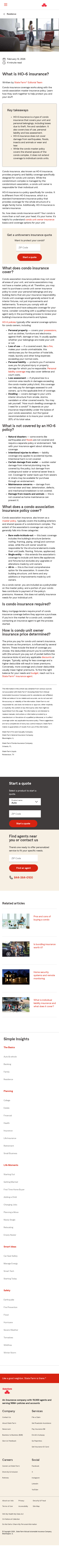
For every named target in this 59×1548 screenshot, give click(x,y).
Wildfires (8, 1345)
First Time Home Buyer (14, 1190)
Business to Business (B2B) (12, 1435)
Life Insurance (10, 1138)
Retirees (5, 1478)
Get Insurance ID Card (40, 1447)
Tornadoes (8, 1338)
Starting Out (9, 1174)
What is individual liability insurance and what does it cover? (45, 1003)
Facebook (35, 1466)
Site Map (36, 1506)
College (7, 1100)
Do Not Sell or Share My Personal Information (19, 1524)
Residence (8, 1079)
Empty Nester (10, 1235)
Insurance (8, 1131)
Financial (8, 1116)
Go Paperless (37, 1441)
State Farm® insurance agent (17, 676)
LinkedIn (35, 1484)
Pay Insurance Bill (38, 1429)
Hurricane (8, 1322)
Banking (7, 1064)
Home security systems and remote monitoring (44, 975)
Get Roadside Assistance (41, 1423)
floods (29, 440)
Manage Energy (11, 1264)
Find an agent (23, 868)
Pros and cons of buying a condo (42, 918)
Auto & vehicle (10, 1057)
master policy (9, 521)
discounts (47, 657)
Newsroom (6, 1429)
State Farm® (28, 82)
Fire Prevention (10, 1307)
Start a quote (29, 257)
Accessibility (23, 1506)
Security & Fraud (39, 1501)
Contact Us (6, 1417)
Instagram (36, 1478)
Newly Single (9, 1220)
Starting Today (10, 1279)
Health (7, 1123)
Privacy (21, 1501)
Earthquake (9, 1300)
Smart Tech (9, 1271)
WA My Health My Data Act (12, 1514)
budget (34, 673)
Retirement (9, 1146)
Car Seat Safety (11, 1256)
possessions (50, 330)
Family (7, 1072)
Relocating (8, 1227)
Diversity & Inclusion (10, 1472)
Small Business (10, 1153)
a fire (49, 346)
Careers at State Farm (11, 1466)
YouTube (35, 1489)
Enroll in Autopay (38, 1435)
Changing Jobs (10, 1205)
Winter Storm (10, 1353)
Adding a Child (10, 1197)
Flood (6, 1315)
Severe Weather (11, 1330)
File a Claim (36, 1417)
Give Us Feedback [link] (9, 1441)
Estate (6, 1108)
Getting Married (11, 1182)
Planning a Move (11, 1212)
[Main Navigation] (5, 4)
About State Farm (9, 1423)
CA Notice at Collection (11, 1519)
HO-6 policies (9, 322)
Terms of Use (7, 1506)
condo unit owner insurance (39, 219)
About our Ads (8, 1501)
